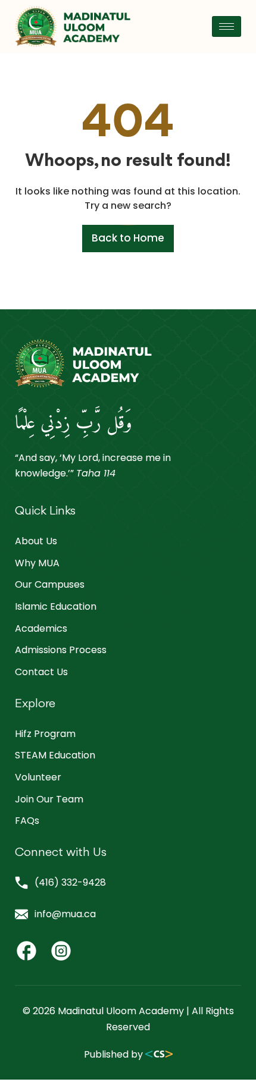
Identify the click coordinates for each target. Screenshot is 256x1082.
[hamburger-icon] (226, 26)
